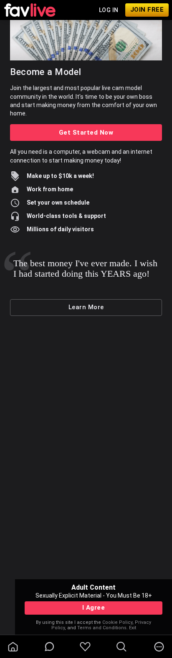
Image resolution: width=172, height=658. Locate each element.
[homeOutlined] (13, 647)
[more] (159, 647)
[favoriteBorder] (85, 646)
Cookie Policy (117, 622)
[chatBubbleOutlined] (49, 646)
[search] (121, 647)
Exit (132, 627)
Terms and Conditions (101, 627)
